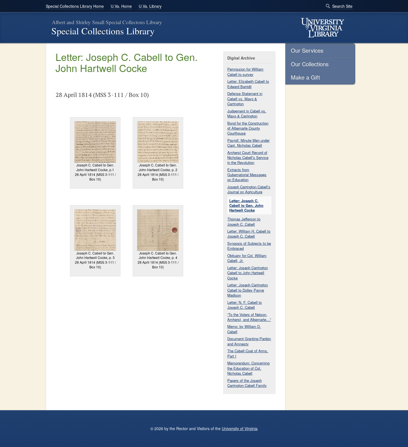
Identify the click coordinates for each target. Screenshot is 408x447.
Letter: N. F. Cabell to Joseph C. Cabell (244, 305)
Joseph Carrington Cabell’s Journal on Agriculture (248, 189)
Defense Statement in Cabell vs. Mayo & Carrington (244, 98)
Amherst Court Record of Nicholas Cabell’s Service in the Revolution (247, 157)
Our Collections (310, 64)
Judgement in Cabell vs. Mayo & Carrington (246, 113)
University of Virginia (240, 428)
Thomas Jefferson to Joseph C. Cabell (243, 221)
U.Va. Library (150, 6)
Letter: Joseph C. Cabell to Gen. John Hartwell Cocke (246, 205)
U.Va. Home (121, 6)
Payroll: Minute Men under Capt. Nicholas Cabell (248, 143)
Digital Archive (241, 58)
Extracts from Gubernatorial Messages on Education (246, 174)
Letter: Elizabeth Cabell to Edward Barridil (248, 84)
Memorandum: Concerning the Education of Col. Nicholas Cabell (248, 368)
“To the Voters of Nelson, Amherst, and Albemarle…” (249, 317)
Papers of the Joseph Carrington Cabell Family (247, 383)
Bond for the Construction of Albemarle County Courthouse (247, 128)
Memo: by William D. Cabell (244, 329)
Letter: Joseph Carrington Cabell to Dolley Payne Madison (247, 289)
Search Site (342, 6)
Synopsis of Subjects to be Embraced (249, 246)
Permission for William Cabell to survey (245, 71)
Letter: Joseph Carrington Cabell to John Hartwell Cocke (247, 272)
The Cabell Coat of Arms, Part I (247, 353)
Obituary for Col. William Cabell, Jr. (246, 258)
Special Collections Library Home (75, 6)
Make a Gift (305, 77)
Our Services (307, 50)
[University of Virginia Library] (322, 27)
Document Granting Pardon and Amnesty (249, 341)
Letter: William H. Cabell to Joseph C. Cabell (248, 233)
